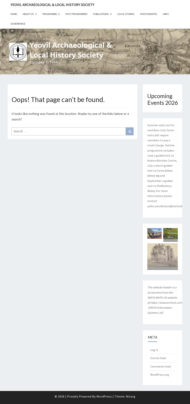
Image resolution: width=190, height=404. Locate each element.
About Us (28, 14)
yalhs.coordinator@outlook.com (168, 206)
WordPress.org (159, 374)
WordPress (104, 396)
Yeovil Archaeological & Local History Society (52, 4)
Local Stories (126, 14)
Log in (154, 350)
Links (166, 14)
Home (14, 14)
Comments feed (160, 366)
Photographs (148, 14)
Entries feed (158, 358)
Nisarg (130, 396)
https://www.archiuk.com (166, 302)
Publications (101, 14)
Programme (49, 14)
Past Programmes (76, 14)
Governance (18, 23)
